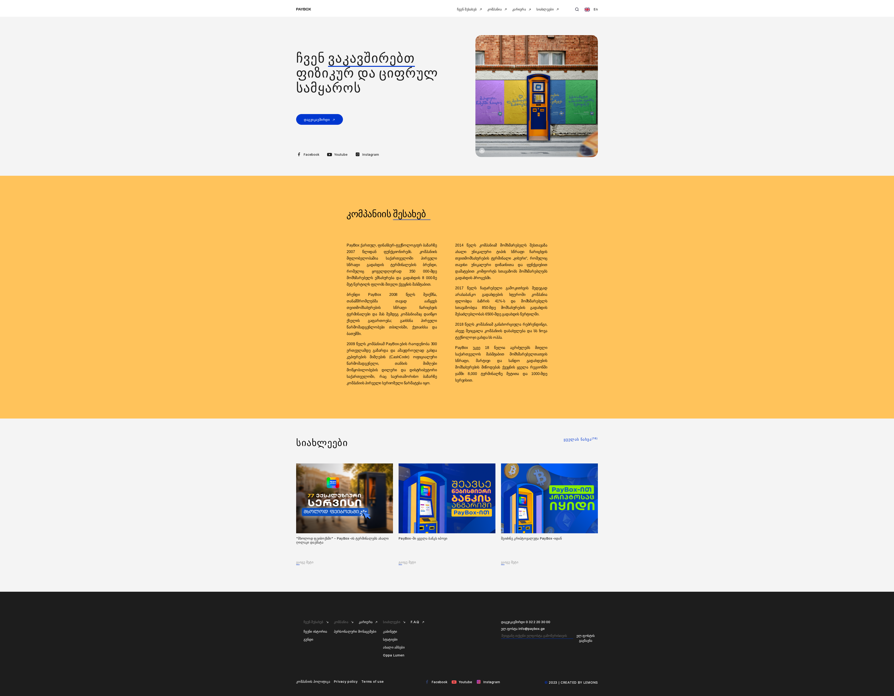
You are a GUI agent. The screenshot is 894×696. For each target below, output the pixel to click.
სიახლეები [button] (545, 9)
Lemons (590, 682)
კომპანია (341, 622)
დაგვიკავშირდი (317, 120)
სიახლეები (392, 622)
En (595, 9)
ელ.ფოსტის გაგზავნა (585, 638)
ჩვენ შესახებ (314, 622)
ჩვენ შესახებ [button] (467, 9)
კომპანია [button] (495, 9)
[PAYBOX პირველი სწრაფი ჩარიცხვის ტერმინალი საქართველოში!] (536, 96)
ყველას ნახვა (581, 439)
